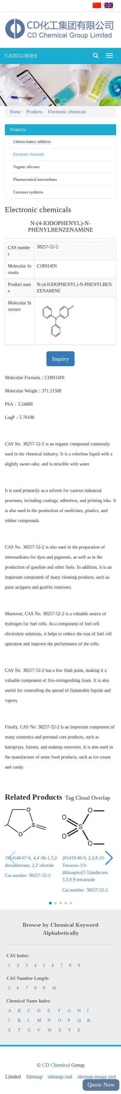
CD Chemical (56, 1065)
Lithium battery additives (32, 141)
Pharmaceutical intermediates (35, 179)
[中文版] (97, 5)
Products (34, 111)
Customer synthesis (28, 192)
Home (15, 111)
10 (54, 988)
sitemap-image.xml (96, 1076)
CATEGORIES (21, 56)
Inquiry (60, 359)
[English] (109, 5)
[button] (108, 858)
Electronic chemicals (67, 111)
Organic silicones (26, 167)
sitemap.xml (60, 1076)
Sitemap (34, 1076)
